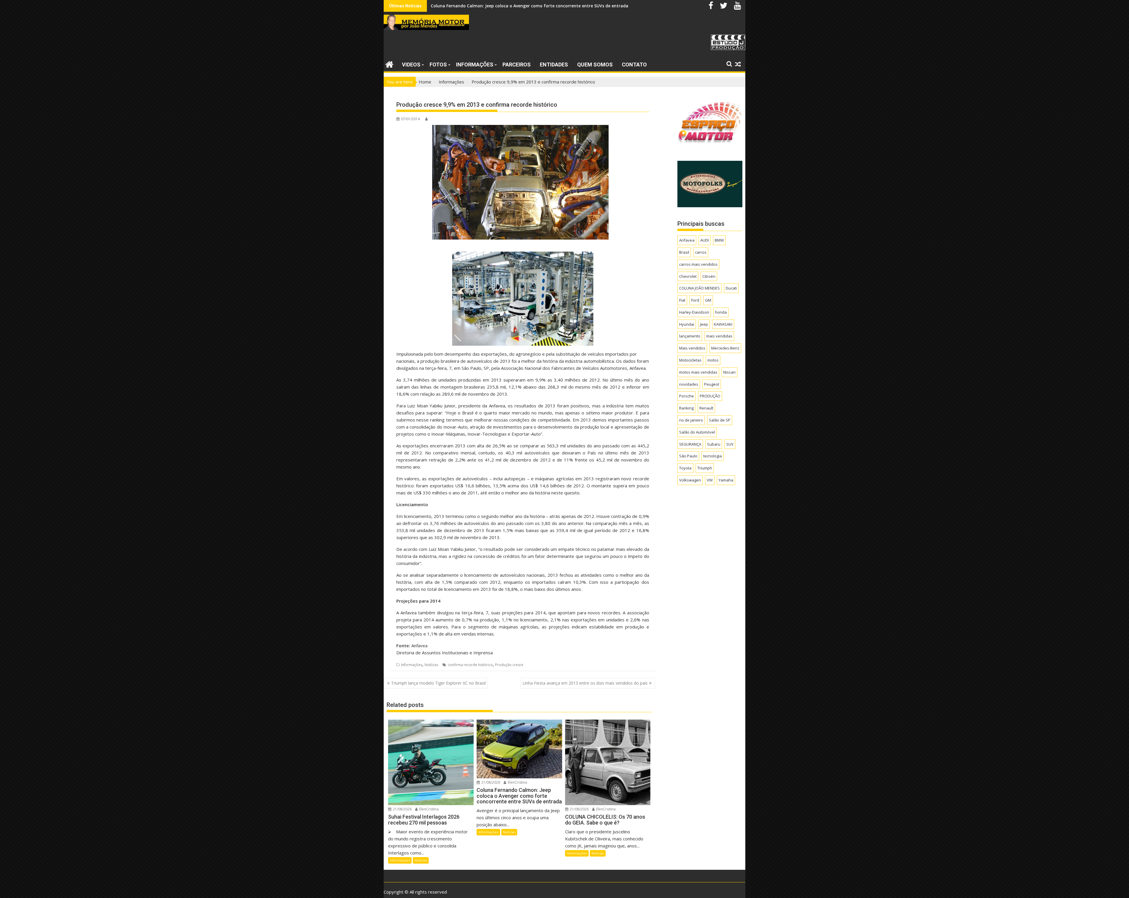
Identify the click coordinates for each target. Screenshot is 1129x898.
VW (710, 480)
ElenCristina (428, 809)
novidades (688, 384)
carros (701, 252)
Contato (634, 64)
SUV (730, 444)
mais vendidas (719, 336)
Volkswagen (690, 480)
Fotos (438, 64)
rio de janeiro (691, 420)
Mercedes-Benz (725, 348)
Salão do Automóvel (697, 432)
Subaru (713, 444)
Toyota (685, 468)
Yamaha (726, 480)
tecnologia (712, 456)
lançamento (689, 336)
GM (708, 300)
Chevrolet (688, 276)
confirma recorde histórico (470, 664)
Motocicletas (690, 360)
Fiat (682, 300)
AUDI (704, 240)
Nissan (729, 372)
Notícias (431, 664)
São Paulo (688, 456)
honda (721, 312)
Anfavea (686, 240)
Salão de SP (719, 420)
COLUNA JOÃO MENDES (699, 288)
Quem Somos (595, 64)
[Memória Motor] (389, 63)
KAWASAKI (723, 324)
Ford (695, 300)
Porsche (686, 396)
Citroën (708, 276)
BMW (719, 240)
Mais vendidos (692, 348)
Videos (411, 64)
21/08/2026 (402, 809)
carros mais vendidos (698, 264)
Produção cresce (509, 664)
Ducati (731, 288)
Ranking (686, 408)
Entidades (554, 64)
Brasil (684, 252)
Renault (706, 408)
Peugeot (711, 384)
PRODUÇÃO (710, 396)
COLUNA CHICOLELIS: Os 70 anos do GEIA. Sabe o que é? (487, 6)
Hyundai (686, 324)
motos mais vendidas (698, 372)
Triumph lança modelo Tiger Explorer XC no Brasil (438, 683)
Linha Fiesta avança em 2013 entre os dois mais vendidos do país (585, 683)
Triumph (704, 468)
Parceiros (516, 64)
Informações (474, 64)
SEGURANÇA (690, 444)
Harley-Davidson (694, 312)
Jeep (704, 324)
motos (713, 360)
